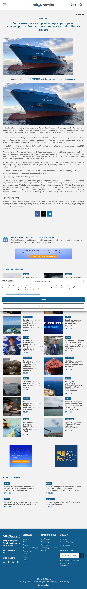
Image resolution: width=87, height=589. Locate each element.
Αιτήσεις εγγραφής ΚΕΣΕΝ (49, 549)
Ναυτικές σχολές (48, 542)
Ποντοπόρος (27, 554)
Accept (43, 300)
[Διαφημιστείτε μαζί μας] (43, 254)
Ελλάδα (25, 539)
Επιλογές (43, 306)
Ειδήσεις (43, 18)
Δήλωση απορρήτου (39, 582)
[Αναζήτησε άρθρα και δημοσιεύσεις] (81, 4)
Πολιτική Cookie (24, 582)
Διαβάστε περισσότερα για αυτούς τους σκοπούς (23, 294)
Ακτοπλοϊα (27, 545)
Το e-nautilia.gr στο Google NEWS (32, 237)
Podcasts (26, 560)
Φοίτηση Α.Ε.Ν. (47, 545)
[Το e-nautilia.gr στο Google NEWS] (5, 239)
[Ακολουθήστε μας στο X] (13, 562)
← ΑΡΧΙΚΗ (79, 14)
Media (25, 557)
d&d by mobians (43, 585)
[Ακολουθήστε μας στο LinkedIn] (18, 562)
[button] (83, 281)
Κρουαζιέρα (27, 551)
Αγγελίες (63, 539)
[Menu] (5, 4)
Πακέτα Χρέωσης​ (66, 542)
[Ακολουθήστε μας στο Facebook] (8, 562)
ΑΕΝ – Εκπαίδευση (30, 548)
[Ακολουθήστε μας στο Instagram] (4, 562)
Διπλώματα (45, 539)
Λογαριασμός (65, 545)
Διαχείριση (52, 582)
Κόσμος (25, 542)
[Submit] (81, 555)
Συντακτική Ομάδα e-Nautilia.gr (60, 79)
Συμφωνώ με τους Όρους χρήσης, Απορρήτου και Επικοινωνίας (69, 563)
